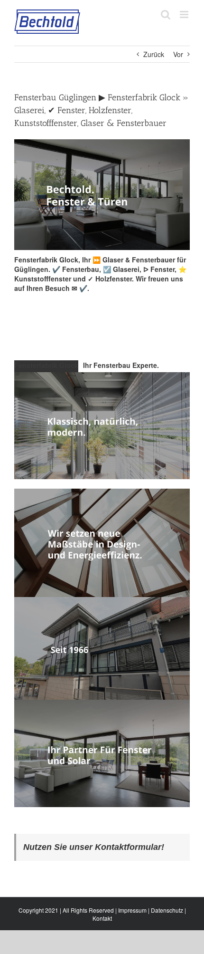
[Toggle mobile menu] (185, 14)
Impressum (132, 910)
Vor (178, 54)
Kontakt (102, 918)
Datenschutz (167, 910)
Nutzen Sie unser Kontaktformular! (93, 847)
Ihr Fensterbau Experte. (121, 365)
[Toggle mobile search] (165, 14)
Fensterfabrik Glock (46, 365)
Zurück (153, 54)
